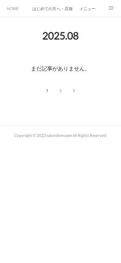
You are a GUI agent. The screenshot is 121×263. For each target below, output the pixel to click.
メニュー (87, 8)
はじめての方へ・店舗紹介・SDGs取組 (52, 8)
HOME (13, 8)
